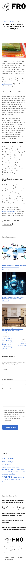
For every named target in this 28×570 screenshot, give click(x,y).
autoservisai (18, 458)
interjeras (6, 464)
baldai (4, 461)
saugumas (20, 471)
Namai (12, 21)
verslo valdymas (21, 477)
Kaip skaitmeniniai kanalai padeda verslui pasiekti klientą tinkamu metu (14, 266)
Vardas (5, 369)
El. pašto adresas (8, 379)
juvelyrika (14, 464)
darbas (15, 461)
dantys (10, 461)
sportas (5, 474)
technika (7, 476)
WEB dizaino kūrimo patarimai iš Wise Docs (12, 521)
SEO (24, 471)
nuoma (17, 467)
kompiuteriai (19, 464)
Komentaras (6, 389)
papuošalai (4, 471)
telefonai (15, 477)
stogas (16, 220)
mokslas (13, 467)
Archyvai (5, 486)
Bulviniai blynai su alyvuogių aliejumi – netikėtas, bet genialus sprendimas (14, 528)
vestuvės (4, 479)
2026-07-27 (5, 301)
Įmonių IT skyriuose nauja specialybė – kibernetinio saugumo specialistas (13, 298)
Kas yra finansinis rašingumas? (22, 344)
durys (18, 461)
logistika (4, 467)
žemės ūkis (7, 224)
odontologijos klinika (11, 469)
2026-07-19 (5, 332)
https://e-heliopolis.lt (9, 211)
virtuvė (8, 479)
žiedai (3, 481)
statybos (7, 220)
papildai (22, 469)
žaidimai (13, 479)
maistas (9, 467)
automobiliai (8, 458)
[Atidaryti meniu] (14, 14)
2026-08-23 (5, 269)
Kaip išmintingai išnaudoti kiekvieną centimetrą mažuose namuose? (12, 329)
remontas (10, 471)
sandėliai (16, 471)
